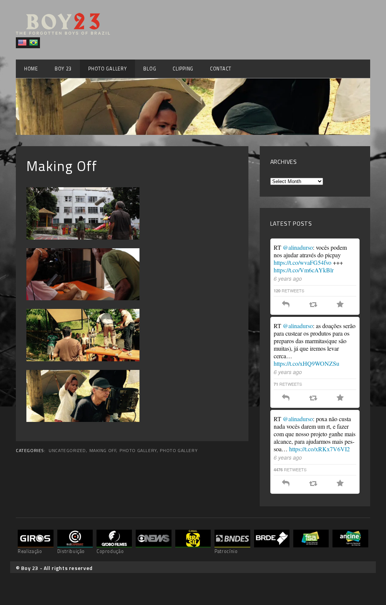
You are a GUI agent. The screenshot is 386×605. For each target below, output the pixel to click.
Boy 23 (63, 68)
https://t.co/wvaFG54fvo (302, 262)
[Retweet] (313, 305)
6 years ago (288, 278)
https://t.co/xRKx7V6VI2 (319, 449)
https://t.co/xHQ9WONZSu (306, 363)
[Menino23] (63, 33)
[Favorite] (340, 305)
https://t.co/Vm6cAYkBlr (304, 270)
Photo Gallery (107, 68)
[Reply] (286, 305)
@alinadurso (298, 247)
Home (31, 68)
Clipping (183, 68)
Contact (220, 68)
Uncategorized (67, 450)
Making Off (102, 450)
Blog (149, 68)
